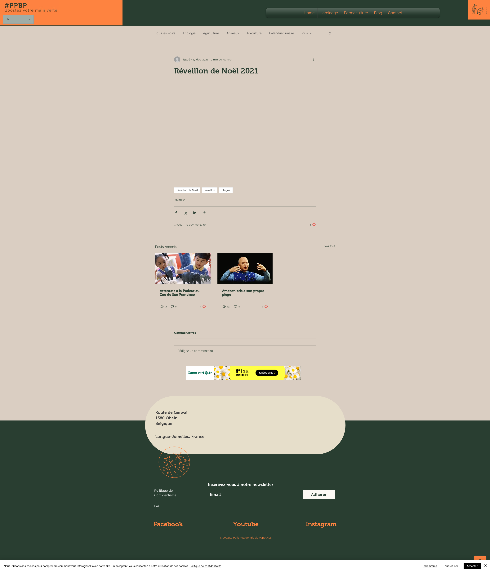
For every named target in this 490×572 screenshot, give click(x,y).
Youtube (246, 524)
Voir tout (329, 246)
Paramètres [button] (430, 566)
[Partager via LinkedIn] (195, 213)
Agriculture (211, 33)
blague (225, 190)
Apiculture (254, 33)
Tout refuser (450, 566)
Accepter (472, 566)
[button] (486, 10)
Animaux (233, 33)
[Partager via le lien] (204, 213)
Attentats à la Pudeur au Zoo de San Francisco (179, 293)
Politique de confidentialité (205, 566)
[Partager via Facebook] (176, 213)
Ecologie (189, 33)
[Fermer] (485, 566)
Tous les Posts (165, 33)
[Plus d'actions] (313, 59)
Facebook (168, 524)
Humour (180, 199)
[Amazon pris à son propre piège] (245, 268)
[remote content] (245, 131)
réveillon (209, 190)
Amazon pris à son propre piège (243, 293)
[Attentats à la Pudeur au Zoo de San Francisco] (183, 268)
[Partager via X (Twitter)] (185, 213)
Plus (305, 33)
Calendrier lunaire (281, 33)
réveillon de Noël (187, 190)
